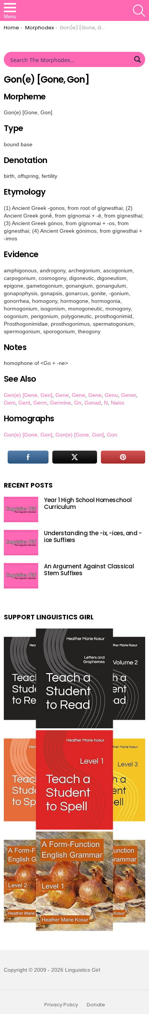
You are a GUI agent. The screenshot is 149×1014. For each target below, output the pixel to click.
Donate (96, 1005)
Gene (62, 395)
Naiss (117, 403)
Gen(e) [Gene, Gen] (28, 395)
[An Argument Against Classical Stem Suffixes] (21, 576)
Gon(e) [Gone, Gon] (28, 435)
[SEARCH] (139, 10)
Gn (77, 403)
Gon (112, 435)
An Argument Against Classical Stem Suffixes (89, 569)
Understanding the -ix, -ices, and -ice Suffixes (93, 536)
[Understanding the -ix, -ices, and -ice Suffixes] (21, 542)
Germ (40, 403)
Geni (9, 403)
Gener (128, 395)
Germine (60, 403)
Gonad (92, 403)
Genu (111, 395)
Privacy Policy (61, 1005)
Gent (24, 403)
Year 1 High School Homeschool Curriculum (87, 503)
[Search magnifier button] (137, 59)
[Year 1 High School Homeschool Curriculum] (21, 509)
